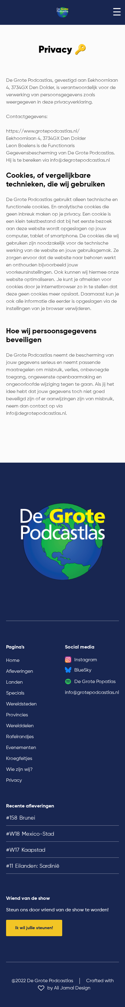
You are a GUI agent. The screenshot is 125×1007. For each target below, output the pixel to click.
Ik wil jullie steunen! (34, 928)
